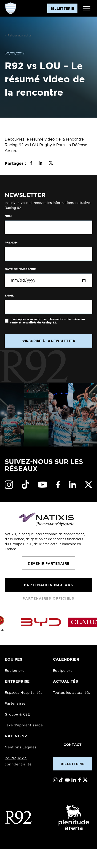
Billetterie (72, 764)
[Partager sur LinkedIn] (40, 163)
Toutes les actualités (71, 692)
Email (9, 295)
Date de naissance (20, 269)
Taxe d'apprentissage (24, 725)
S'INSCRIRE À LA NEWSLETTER (48, 341)
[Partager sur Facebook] (31, 163)
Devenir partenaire (48, 563)
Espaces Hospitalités (23, 692)
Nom (8, 216)
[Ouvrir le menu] (86, 8)
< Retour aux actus (18, 35)
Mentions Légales (20, 747)
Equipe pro (14, 670)
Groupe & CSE (17, 714)
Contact (73, 745)
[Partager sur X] (50, 163)
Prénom (11, 242)
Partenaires (15, 703)
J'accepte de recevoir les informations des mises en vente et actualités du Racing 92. (47, 321)
